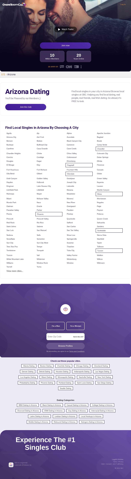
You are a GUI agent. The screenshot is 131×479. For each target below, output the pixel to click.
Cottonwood (72, 157)
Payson (100, 210)
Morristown (101, 199)
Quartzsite (71, 219)
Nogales (100, 202)
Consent (109, 464)
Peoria (9, 214)
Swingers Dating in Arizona (92, 422)
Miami (9, 199)
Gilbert (39, 174)
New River (71, 202)
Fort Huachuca (13, 170)
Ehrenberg (71, 161)
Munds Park (11, 202)
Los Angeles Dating (28, 377)
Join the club (25, 107)
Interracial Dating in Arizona (102, 411)
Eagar (39, 161)
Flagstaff (70, 165)
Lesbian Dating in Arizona (65, 416)
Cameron (70, 145)
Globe (99, 174)
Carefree (10, 149)
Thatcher (70, 247)
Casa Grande (42, 149)
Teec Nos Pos (12, 247)
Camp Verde (102, 145)
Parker (39, 210)
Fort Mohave (42, 170)
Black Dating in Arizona (51, 405)
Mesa (99, 194)
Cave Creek (71, 149)
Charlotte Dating (63, 366)
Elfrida (99, 161)
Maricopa (10, 194)
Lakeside (70, 186)
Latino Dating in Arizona (39, 416)
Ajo (38, 133)
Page (99, 206)
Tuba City (70, 250)
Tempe (39, 247)
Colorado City (102, 153)
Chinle (39, 153)
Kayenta (100, 182)
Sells (39, 235)
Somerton (41, 239)
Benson (10, 141)
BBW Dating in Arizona (28, 405)
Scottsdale (101, 230)
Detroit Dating (44, 372)
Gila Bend (10, 174)
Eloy (38, 165)
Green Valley (102, 178)
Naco (39, 202)
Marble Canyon (103, 190)
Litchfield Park (12, 190)
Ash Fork (40, 137)
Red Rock (10, 223)
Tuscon (9, 255)
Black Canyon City (74, 141)
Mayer (39, 194)
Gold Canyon (12, 178)
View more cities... (15, 271)
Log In (123, 4)
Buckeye (10, 145)
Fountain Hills (72, 170)
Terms (115, 462)
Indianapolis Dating (81, 372)
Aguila (9, 133)
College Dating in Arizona (102, 405)
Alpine (69, 133)
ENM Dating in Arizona (53, 411)
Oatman (10, 206)
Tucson (100, 251)
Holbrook (40, 182)
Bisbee (39, 141)
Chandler (101, 149)
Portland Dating (65, 383)
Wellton (100, 255)
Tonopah (40, 250)
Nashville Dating (85, 377)
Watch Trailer (67, 29)
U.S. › (4, 74)
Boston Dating (46, 366)
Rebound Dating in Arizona (64, 422)
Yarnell (9, 267)
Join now (65, 45)
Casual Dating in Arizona (76, 405)
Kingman (10, 186)
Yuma (39, 267)
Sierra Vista (101, 235)
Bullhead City (42, 145)
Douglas (10, 161)
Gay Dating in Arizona (77, 411)
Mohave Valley (42, 199)
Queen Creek (102, 219)
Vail (38, 255)
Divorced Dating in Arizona (28, 411)
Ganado (100, 170)
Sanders (100, 226)
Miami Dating (46, 377)
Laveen (100, 186)
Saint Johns (11, 226)
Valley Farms (72, 255)
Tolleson (100, 247)
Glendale (70, 174)
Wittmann (101, 263)
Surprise (70, 243)
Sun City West (42, 243)
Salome (40, 226)
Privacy (120, 462)
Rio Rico (40, 223)
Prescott (10, 219)
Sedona (10, 235)
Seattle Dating (65, 388)
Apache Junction (103, 133)
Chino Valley (72, 153)
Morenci (70, 199)
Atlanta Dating (29, 366)
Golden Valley (42, 178)
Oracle (39, 206)
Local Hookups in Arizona (91, 416)
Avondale (70, 137)
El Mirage (10, 165)
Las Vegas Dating (102, 372)
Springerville (72, 239)
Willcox (100, 259)
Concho (10, 157)
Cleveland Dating (101, 366)
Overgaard (71, 206)
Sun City (10, 243)
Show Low (71, 235)
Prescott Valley (43, 219)
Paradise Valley (13, 210)
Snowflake (11, 239)
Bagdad (100, 137)
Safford (70, 223)
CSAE (103, 464)
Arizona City (11, 137)
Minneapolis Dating (65, 377)
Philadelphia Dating (27, 383)
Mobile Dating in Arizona (38, 422)
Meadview (71, 194)
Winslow (70, 263)
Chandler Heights (14, 153)
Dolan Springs (102, 157)
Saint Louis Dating (84, 383)
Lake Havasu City (44, 186)
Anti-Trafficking (118, 464)
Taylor (99, 243)
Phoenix (40, 214)
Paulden (70, 210)
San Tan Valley (73, 230)
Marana (70, 190)
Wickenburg (71, 259)
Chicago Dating (82, 366)
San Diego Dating (104, 383)
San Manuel (41, 230)
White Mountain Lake (15, 259)
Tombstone (11, 250)
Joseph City (71, 182)
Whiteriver (41, 259)
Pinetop (70, 214)
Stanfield (100, 239)
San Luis (10, 230)
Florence (100, 165)
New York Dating (104, 377)
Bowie (99, 141)
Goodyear (71, 178)
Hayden (10, 182)
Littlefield (40, 190)
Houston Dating (62, 372)
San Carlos (71, 226)
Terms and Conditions (76, 351)
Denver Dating (27, 372)
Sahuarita (101, 223)
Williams (10, 263)
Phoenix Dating (47, 383)
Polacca (100, 214)
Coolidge (40, 157)
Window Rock (42, 263)
